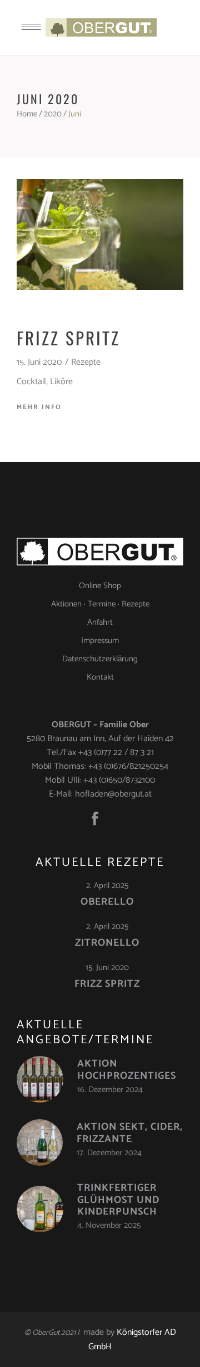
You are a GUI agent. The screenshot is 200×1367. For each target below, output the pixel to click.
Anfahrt (100, 622)
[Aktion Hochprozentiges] (40, 1079)
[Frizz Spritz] (100, 234)
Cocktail (31, 381)
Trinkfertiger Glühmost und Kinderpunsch (118, 1200)
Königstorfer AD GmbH (132, 1339)
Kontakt (100, 677)
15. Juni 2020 (39, 362)
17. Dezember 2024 (109, 1153)
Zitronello (107, 943)
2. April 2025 (107, 885)
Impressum (100, 640)
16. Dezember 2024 (110, 1089)
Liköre (61, 381)
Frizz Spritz (68, 337)
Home (27, 114)
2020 (53, 114)
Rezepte (86, 362)
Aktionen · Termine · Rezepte (100, 604)
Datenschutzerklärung (100, 659)
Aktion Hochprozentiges (126, 1069)
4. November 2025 (109, 1225)
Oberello (107, 902)
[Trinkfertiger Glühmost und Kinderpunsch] (40, 1209)
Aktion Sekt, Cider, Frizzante (130, 1133)
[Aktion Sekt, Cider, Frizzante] (40, 1142)
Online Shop (100, 586)
